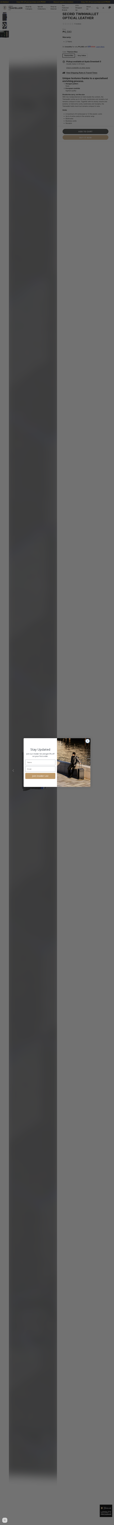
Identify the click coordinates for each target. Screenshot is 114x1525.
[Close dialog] (88, 741)
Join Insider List (40, 775)
